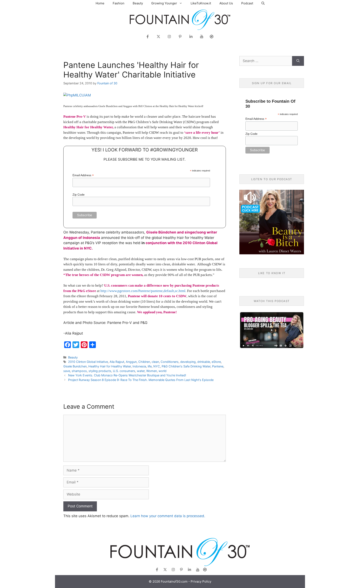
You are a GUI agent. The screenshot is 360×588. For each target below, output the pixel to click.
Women (151, 371)
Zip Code (78, 194)
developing (188, 361)
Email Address (83, 175)
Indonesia (139, 366)
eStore (216, 361)
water (141, 371)
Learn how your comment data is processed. (167, 516)
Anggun (131, 361)
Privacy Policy (201, 581)
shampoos (79, 371)
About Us (226, 3)
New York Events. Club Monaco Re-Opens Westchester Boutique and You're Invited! (127, 375)
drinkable (203, 361)
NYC (156, 366)
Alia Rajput (117, 361)
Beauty (138, 3)
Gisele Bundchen (75, 366)
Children (144, 361)
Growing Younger (164, 3)
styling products (100, 371)
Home (100, 3)
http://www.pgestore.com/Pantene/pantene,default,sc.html (142, 291)
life (150, 366)
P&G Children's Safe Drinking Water (186, 366)
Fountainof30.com (174, 581)
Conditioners (170, 361)
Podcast (247, 3)
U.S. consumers (124, 371)
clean (155, 361)
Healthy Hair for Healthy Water (109, 366)
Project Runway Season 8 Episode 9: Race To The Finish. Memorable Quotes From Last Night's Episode (141, 380)
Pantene (217, 366)
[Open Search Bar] (263, 3)
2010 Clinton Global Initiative (88, 361)
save (66, 371)
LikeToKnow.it (201, 3)
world (162, 371)
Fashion (118, 3)
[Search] (298, 61)
